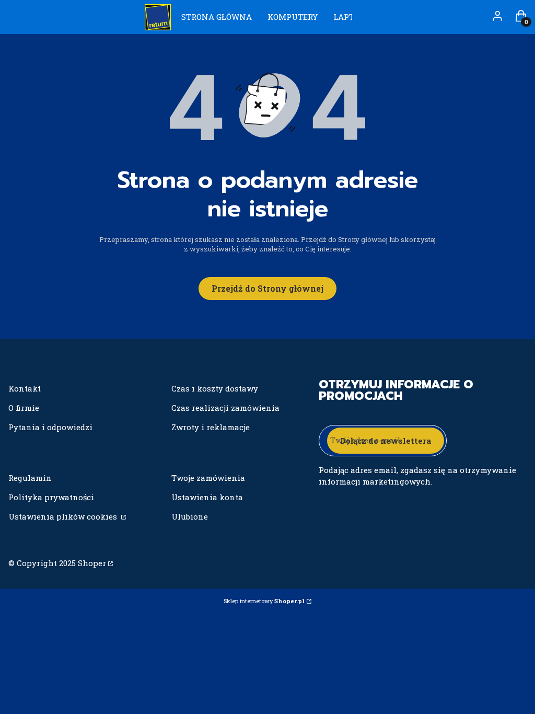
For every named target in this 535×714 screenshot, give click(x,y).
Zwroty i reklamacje (210, 427)
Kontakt (24, 388)
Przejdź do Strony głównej (267, 288)
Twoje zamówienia (208, 478)
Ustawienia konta (207, 497)
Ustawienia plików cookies (63, 516)
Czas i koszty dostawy (214, 388)
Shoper (92, 563)
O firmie (23, 407)
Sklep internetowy (264, 601)
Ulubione (189, 516)
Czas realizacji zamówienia (225, 407)
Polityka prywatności (51, 497)
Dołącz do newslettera (385, 440)
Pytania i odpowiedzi (50, 427)
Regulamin (30, 478)
